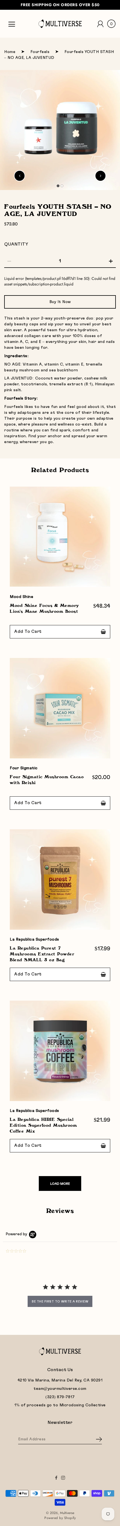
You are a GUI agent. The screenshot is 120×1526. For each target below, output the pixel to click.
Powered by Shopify (60, 1517)
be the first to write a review (60, 1301)
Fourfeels (40, 52)
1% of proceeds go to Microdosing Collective (60, 1405)
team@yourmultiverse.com (60, 1389)
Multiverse (67, 1512)
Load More (60, 1183)
